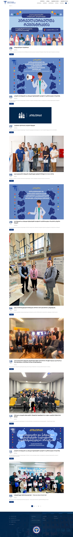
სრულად (11, 54)
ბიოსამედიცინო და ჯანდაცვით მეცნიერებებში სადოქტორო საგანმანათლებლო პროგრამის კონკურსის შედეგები (37, 222)
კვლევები (56, 3)
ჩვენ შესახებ (42, 1)
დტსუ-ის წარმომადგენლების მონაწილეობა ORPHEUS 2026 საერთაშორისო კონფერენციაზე (34, 307)
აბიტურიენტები (50, 3)
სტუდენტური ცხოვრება (55, 1)
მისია (32, 518)
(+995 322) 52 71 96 (13, 518)
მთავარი (10, 5)
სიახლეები (61, 3)
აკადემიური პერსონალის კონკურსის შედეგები (24, 125)
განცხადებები (15, 98)
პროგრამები (39, 3)
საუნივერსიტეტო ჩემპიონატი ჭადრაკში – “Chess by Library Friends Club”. (30, 495)
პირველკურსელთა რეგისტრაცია (21, 47)
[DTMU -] (11, 2)
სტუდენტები (45, 3)
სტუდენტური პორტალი (64, 1)
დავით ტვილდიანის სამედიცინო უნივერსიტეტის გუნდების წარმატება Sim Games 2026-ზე (34, 174)
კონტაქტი (47, 1)
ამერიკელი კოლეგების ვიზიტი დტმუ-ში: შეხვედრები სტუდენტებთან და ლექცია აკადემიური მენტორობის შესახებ (37, 416)
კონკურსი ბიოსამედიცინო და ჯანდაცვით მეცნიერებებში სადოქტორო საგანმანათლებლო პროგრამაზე (37, 95)
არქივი (44, 518)
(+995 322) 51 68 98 (13, 516)
